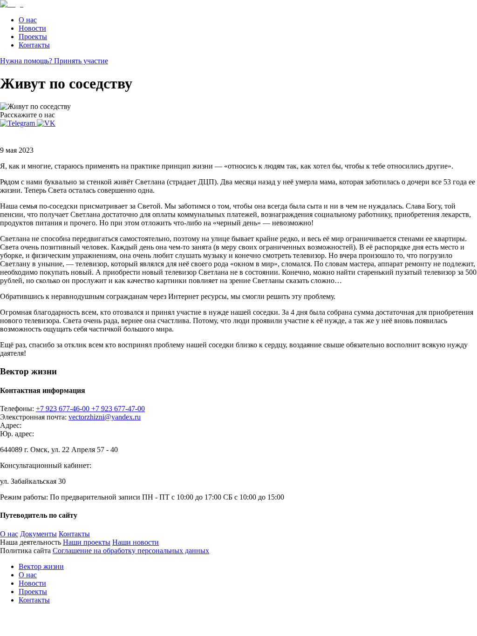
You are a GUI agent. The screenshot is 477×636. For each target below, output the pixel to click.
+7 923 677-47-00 (118, 409)
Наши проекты (86, 542)
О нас (28, 20)
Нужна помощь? (27, 61)
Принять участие (81, 61)
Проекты (33, 37)
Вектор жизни (41, 566)
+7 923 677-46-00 (63, 409)
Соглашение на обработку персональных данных (131, 551)
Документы (38, 534)
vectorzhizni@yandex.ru (104, 417)
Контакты (34, 45)
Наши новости (135, 542)
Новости (32, 28)
